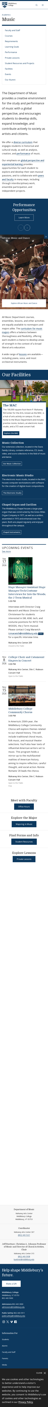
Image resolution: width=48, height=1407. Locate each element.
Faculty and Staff (12, 30)
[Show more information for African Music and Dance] (46, 237)
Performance (11, 52)
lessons (23, 354)
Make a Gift (11, 1283)
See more (6, 551)
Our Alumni (10, 79)
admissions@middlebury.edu (13, 1307)
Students (5, 1339)
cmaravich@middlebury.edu (23, 633)
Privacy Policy (25, 1402)
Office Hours (24, 806)
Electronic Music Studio (17, 475)
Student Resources (24, 841)
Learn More (24, 217)
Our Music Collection (12, 463)
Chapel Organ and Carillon (19, 504)
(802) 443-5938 (24, 1256)
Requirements (11, 41)
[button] (37, 4)
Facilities (9, 68)
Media (4, 1365)
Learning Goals (12, 46)
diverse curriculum (22, 142)
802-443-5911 (19, 1313)
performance (23, 153)
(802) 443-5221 (24, 1235)
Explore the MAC (11, 433)
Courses (9, 35)
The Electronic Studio (12, 493)
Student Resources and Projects (19, 63)
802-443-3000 (17, 1304)
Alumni (4, 1346)
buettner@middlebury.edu (24, 1259)
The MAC (10, 405)
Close (39, 1373)
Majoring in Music (24, 824)
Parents (5, 1358)
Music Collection (13, 442)
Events (8, 74)
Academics (6, 15)
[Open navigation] (43, 4)
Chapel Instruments (11, 532)
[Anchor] (36, 547)
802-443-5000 (7, 1298)
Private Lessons (12, 57)
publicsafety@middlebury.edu (13, 1316)
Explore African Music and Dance (24, 303)
